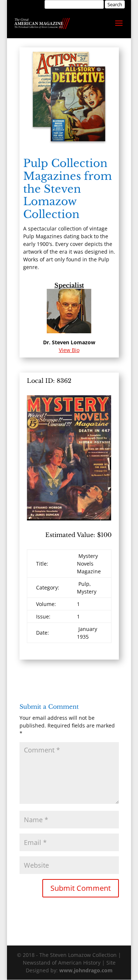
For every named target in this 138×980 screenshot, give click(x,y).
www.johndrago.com (86, 970)
